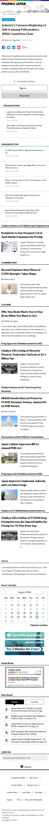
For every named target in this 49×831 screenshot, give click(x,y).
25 (18, 617)
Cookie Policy (12, 792)
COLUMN (6, 304)
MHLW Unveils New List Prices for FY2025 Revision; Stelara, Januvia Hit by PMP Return (23, 402)
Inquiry (10, 800)
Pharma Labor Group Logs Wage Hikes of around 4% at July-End (25, 166)
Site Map (38, 792)
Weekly (14, 702)
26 (24, 617)
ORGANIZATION (14, 14)
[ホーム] (13, 3)
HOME (4, 14)
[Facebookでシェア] (3, 46)
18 (18, 613)
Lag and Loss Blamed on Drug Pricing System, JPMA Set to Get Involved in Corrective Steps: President (26, 114)
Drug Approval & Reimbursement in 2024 (21, 474)
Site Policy (34, 778)
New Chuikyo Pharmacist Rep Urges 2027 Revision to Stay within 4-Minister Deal (22, 211)
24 (12, 617)
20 (31, 613)
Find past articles (39, 625)
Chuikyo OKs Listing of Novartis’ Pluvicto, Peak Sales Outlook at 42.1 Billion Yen (23, 354)
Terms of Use (32, 785)
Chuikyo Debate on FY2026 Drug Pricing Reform (25, 226)
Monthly (34, 702)
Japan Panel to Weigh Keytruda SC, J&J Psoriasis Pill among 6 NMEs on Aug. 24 (29, 740)
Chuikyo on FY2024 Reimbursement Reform (23, 510)
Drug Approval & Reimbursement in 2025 (21, 343)
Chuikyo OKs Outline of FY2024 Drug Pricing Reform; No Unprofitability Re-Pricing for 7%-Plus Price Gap (24, 521)
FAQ (19, 800)
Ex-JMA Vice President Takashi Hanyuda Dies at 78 (24, 151)
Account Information (33, 800)
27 (31, 617)
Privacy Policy (16, 785)
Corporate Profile (18, 778)
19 (24, 613)
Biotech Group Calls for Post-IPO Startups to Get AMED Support (25, 181)
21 (37, 613)
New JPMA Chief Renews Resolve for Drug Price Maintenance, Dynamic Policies (24, 126)
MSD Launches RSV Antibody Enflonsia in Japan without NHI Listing (28, 732)
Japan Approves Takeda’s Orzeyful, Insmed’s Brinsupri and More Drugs (26, 709)
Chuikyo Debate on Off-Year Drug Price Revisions (21, 389)
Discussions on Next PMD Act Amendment (22, 437)
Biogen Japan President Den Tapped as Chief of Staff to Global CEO (28, 717)
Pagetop (27, 766)
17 (12, 613)
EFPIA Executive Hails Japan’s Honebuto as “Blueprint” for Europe (22, 196)
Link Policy (26, 792)
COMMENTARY (9, 262)
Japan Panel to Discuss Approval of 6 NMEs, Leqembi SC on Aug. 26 (27, 724)
